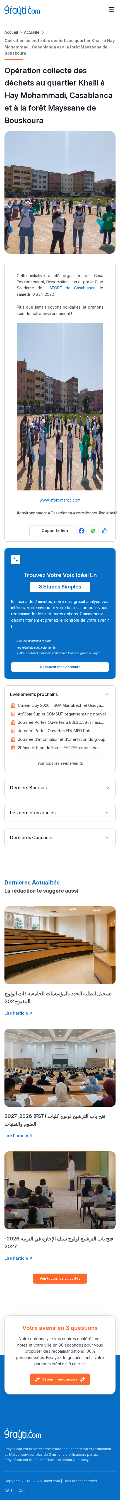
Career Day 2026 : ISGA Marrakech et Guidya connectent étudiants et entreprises (59, 706)
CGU (8, 1491)
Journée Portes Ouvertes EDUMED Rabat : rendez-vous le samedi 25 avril (57, 731)
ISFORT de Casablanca (72, 287)
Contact (25, 1491)
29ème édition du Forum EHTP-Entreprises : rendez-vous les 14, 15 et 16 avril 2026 (58, 748)
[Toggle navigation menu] (111, 10)
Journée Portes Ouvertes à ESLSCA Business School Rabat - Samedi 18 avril (59, 722)
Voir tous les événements (60, 763)
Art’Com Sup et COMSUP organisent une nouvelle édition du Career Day (63, 714)
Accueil (11, 32)
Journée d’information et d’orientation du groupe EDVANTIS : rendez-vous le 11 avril (63, 739)
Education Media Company (66, 1460)
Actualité (32, 32)
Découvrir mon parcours (60, 1379)
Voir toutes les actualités (60, 1278)
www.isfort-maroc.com (60, 500)
